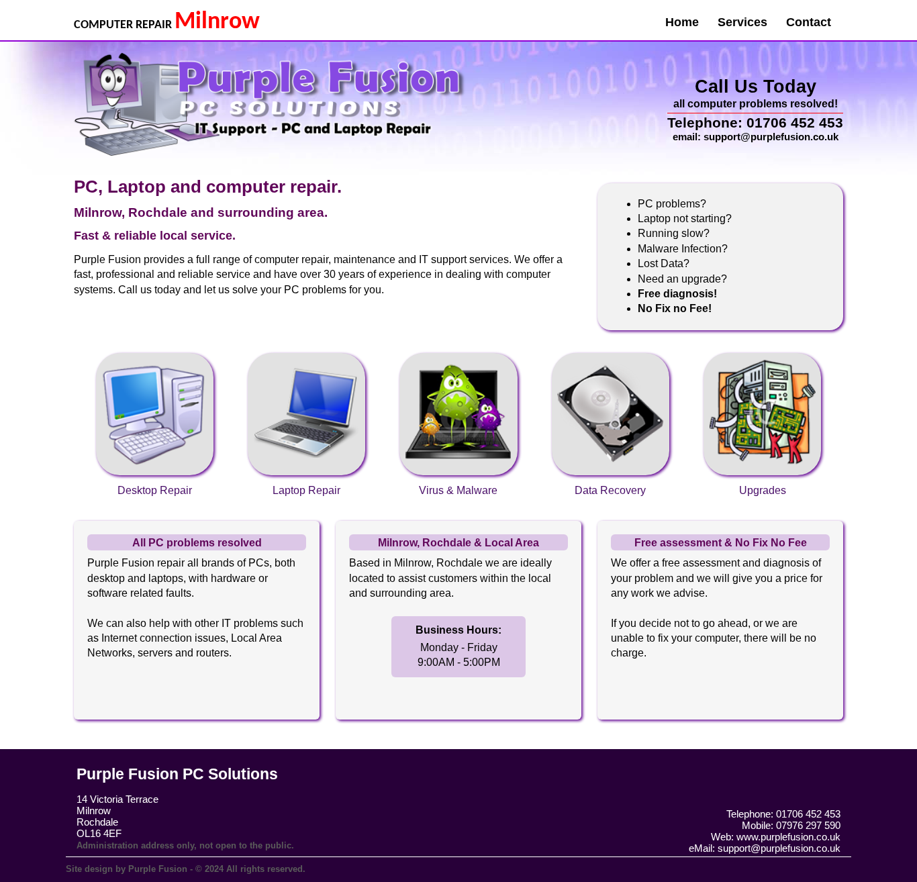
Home (682, 22)
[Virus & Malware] (460, 352)
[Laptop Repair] (308, 352)
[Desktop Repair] (156, 352)
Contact (808, 22)
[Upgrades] (761, 352)
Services (742, 22)
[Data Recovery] (611, 352)
